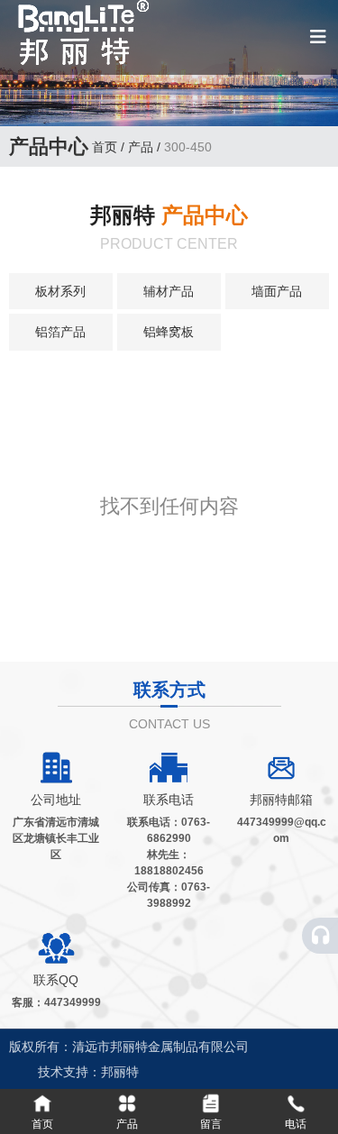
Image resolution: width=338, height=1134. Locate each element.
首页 (106, 147)
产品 (140, 147)
